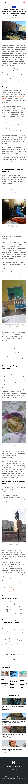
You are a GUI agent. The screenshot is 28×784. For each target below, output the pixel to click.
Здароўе (14, 7)
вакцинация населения (18, 628)
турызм (13, 659)
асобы (6, 654)
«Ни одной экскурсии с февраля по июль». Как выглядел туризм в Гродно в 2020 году (13, 589)
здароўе (20, 654)
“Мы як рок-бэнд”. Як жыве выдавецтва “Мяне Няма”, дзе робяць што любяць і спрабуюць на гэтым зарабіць (13, 708)
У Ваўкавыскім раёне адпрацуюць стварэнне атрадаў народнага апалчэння (12, 735)
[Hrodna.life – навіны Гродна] (5, 2)
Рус (24, 2)
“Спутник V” (5, 632)
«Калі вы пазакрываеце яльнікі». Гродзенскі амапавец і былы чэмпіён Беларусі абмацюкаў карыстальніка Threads (13, 749)
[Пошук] (20, 2)
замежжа (13, 654)
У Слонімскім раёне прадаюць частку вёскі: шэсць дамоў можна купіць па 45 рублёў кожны (13, 722)
